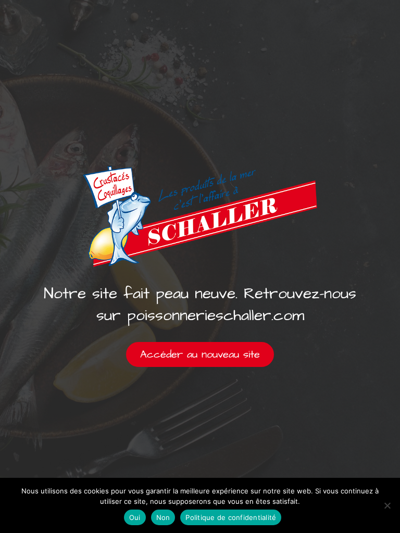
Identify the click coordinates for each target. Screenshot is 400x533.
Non (163, 517)
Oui (135, 517)
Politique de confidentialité (230, 517)
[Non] (387, 505)
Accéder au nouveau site (200, 354)
